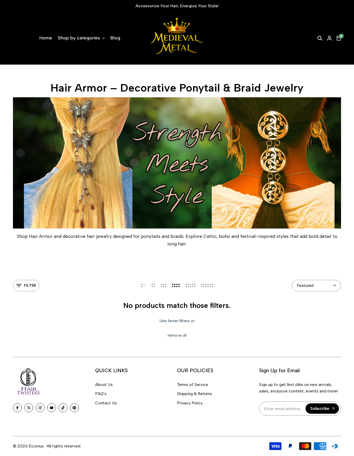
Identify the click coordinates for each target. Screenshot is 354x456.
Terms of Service (192, 384)
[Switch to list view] (143, 285)
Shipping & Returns (194, 393)
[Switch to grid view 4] (176, 285)
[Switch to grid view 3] (163, 285)
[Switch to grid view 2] (153, 285)
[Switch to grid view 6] (207, 285)
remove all (177, 335)
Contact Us (106, 402)
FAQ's (101, 393)
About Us (104, 384)
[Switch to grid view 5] (190, 285)
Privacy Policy (190, 402)
